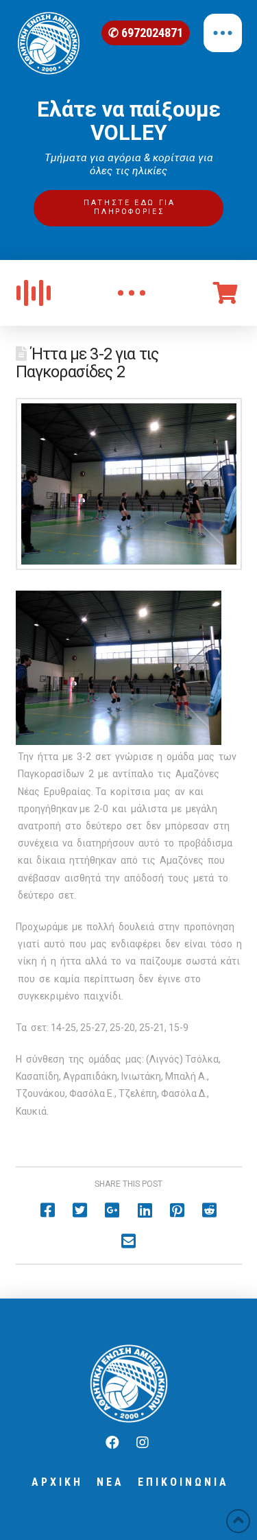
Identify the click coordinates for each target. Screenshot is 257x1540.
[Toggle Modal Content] (131, 292)
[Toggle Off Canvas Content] (223, 33)
